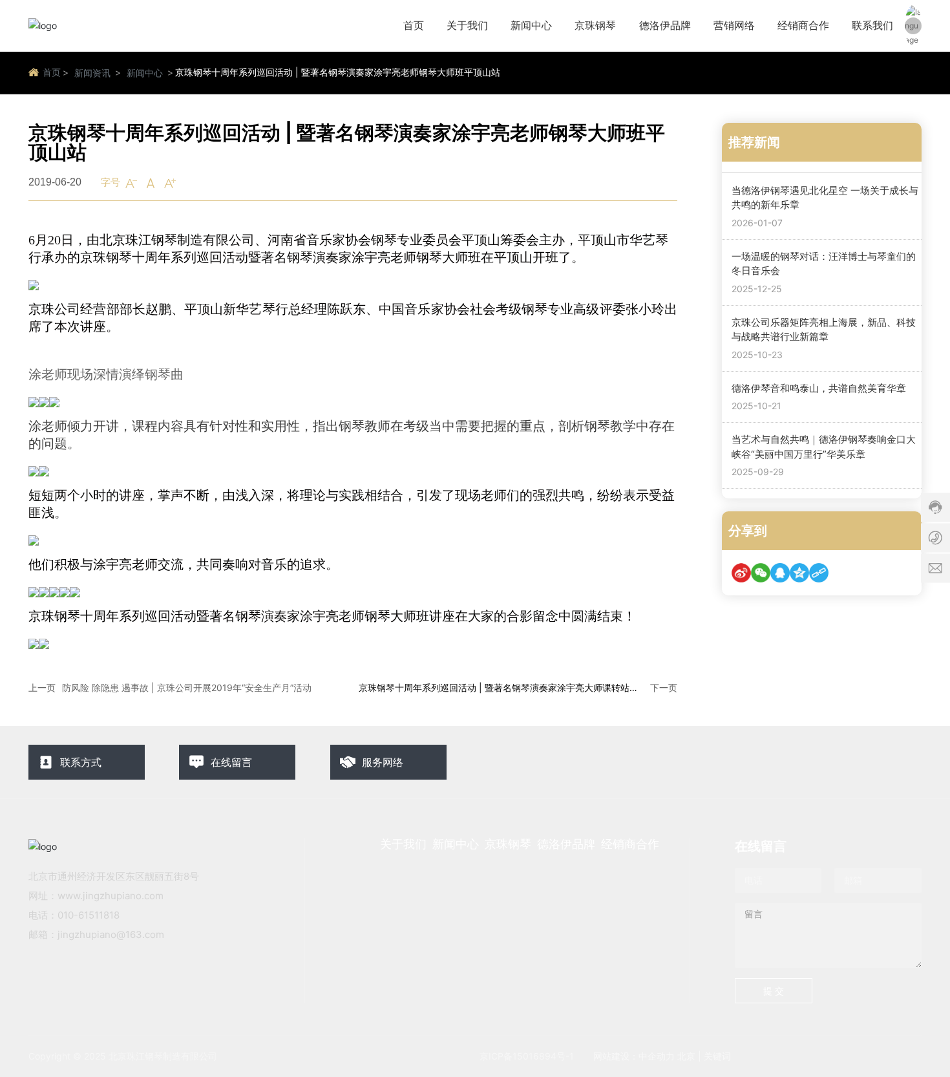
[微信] (760, 573)
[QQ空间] (799, 573)
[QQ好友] (780, 573)
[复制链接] (819, 573)
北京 (686, 1055)
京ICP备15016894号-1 (527, 1055)
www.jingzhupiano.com (111, 896)
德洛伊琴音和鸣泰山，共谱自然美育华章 (819, 388)
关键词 (717, 1055)
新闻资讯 (92, 72)
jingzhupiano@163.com (111, 934)
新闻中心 (145, 72)
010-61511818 (89, 915)
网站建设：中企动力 (634, 1055)
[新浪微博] (741, 573)
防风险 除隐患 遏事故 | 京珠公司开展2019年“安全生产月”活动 (186, 687)
